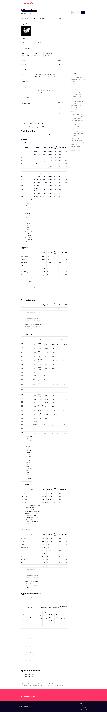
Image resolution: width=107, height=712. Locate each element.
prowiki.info (27, 3)
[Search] (83, 12)
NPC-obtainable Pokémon (26, 685)
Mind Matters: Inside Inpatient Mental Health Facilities (78, 133)
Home (38, 3)
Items (70, 3)
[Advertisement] (78, 44)
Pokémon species (49, 685)
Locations (50, 3)
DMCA (82, 705)
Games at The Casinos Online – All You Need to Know (78, 79)
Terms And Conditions (83, 709)
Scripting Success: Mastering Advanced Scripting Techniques (77, 148)
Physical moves (78, 3)
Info (43, 3)
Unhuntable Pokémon (62, 3)
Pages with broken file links (39, 685)
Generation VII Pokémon (57, 683)
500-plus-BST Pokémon (27, 683)
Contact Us (82, 703)
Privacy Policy (83, 707)
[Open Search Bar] (84, 3)
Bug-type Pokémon (38, 683)
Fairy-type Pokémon (47, 683)
